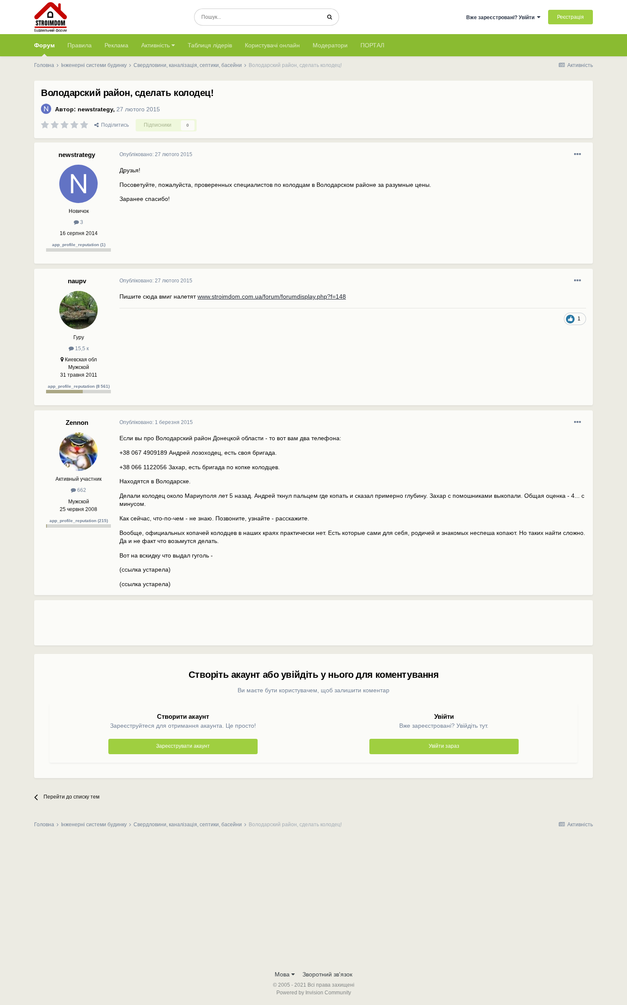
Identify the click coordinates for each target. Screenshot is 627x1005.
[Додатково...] (577, 154)
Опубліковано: (155, 154)
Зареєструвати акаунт (183, 746)
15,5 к (81, 348)
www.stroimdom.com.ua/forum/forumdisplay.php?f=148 (271, 296)
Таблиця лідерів (210, 45)
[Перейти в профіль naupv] (78, 310)
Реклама (116, 45)
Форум (44, 45)
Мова (283, 974)
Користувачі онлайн (272, 45)
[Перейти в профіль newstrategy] (46, 109)
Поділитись (114, 125)
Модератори (330, 45)
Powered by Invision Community (313, 993)
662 (81, 490)
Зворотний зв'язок (327, 974)
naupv (77, 281)
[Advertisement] (274, 626)
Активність (156, 45)
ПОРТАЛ (372, 45)
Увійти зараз (444, 746)
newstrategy (95, 109)
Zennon (77, 422)
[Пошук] (329, 17)
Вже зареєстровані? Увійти (501, 17)
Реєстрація (570, 17)
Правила (79, 45)
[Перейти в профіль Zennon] (78, 452)
